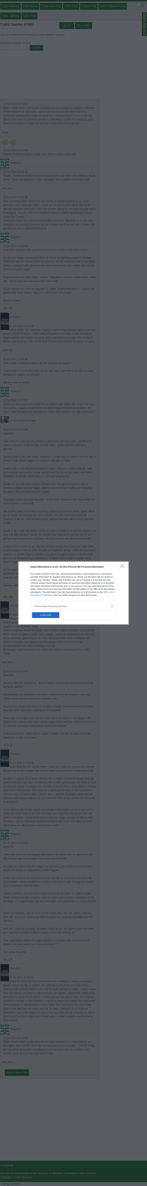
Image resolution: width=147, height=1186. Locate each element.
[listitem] (73, 606)
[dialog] (73, 593)
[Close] (123, 567)
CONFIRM (45, 615)
